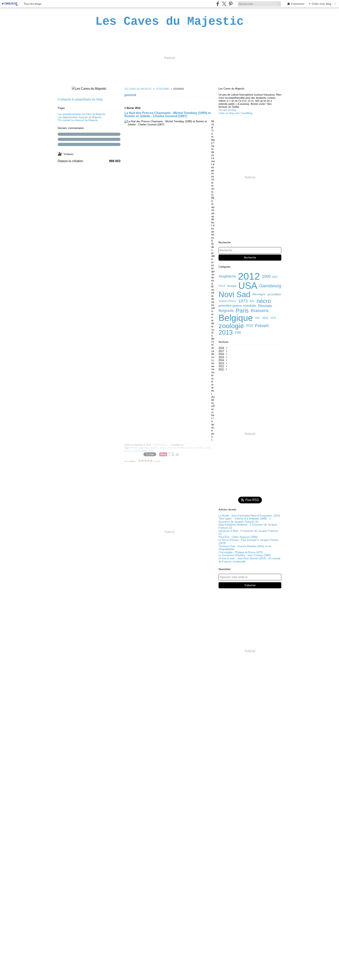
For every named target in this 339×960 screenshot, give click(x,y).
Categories (163, 88)
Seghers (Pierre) (227, 301)
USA (247, 285)
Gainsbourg (270, 286)
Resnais (265, 306)
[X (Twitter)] (224, 4)
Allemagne (258, 294)
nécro (264, 301)
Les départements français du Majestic (80, 117)
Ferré (222, 286)
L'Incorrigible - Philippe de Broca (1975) (241, 552)
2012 (249, 276)
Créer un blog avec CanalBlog (235, 113)
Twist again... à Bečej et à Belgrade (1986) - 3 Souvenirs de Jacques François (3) (245, 520)
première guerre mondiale (237, 306)
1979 (273, 318)
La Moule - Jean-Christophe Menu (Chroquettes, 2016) (249, 515)
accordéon (274, 294)
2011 (265, 317)
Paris (242, 311)
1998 (238, 332)
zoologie (231, 325)
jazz (275, 276)
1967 (257, 318)
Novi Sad (234, 294)
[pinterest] (230, 4)
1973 (243, 301)
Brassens (260, 310)
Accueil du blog (227, 110)
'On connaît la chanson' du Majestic (78, 120)
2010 (249, 325)
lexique (231, 285)
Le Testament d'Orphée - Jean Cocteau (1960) (245, 555)
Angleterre (227, 276)
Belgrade (226, 311)
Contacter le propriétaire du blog (80, 99)
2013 (226, 332)
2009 (266, 276)
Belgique (236, 317)
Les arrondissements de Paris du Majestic (82, 114)
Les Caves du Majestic (138, 88)
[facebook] (217, 4)
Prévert (262, 326)
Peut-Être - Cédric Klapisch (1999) (238, 537)
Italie (252, 301)
